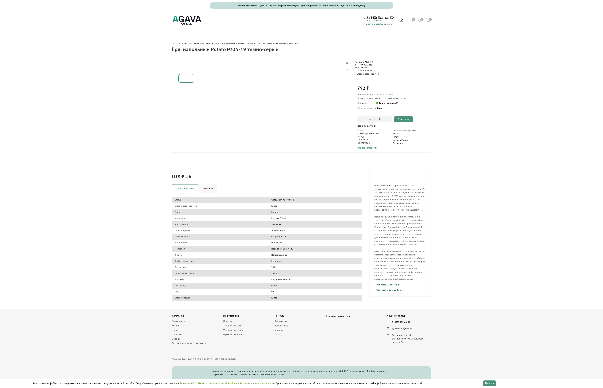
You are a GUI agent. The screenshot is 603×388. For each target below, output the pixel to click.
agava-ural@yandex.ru (404, 328)
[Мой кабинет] (401, 20)
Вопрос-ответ (281, 325)
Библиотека (280, 321)
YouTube (337, 323)
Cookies (176, 338)
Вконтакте (329, 323)
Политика (177, 334)
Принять (489, 383)
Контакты (177, 325)
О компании (178, 321)
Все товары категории (387, 284)
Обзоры (278, 334)
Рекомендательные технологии (189, 343)
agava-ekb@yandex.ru (379, 23)
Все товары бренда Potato (390, 290)
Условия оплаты (232, 325)
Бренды (278, 330)
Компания (178, 315)
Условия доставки (233, 330)
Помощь (227, 321)
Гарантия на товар (233, 334)
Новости (176, 330)
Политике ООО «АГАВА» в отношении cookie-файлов (208, 383)
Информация (231, 315)
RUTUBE (345, 323)
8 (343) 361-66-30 (380, 17)
